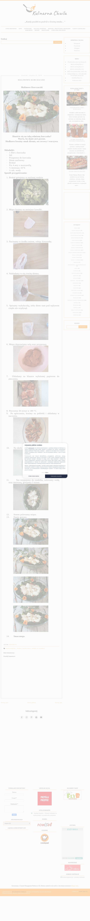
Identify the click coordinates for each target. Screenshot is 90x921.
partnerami (31, 448)
